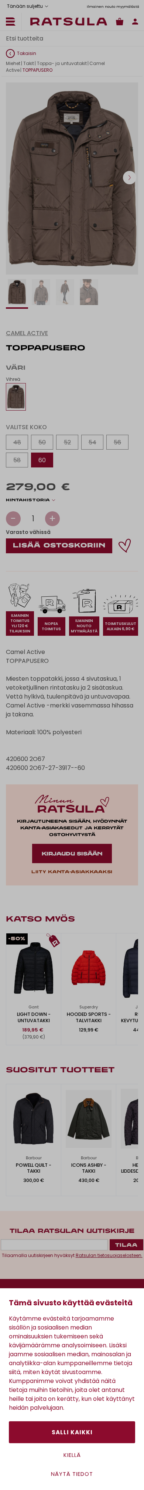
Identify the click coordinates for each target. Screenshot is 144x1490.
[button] (129, 177)
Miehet (13, 63)
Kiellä (72, 1455)
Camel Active (27, 333)
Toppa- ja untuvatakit (62, 63)
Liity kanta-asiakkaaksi (72, 872)
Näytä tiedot (72, 1474)
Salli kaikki (72, 1432)
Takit (28, 63)
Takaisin (26, 53)
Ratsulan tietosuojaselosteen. (109, 1255)
